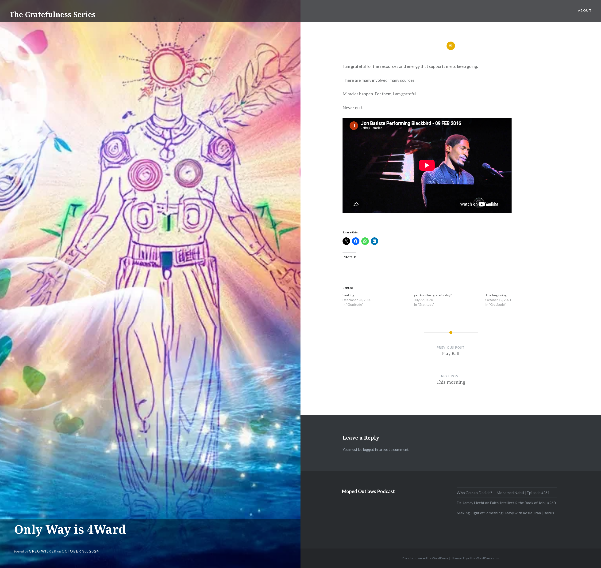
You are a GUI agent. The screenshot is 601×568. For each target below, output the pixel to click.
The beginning (496, 295)
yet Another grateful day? (433, 295)
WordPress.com (487, 558)
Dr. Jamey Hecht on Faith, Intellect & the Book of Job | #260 (506, 502)
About (585, 10)
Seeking (348, 295)
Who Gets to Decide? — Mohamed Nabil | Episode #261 (503, 492)
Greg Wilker (43, 551)
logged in (370, 449)
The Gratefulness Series (52, 14)
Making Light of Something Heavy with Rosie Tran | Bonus (505, 512)
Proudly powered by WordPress (425, 558)
